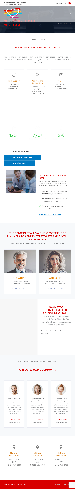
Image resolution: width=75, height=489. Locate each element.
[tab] (21, 151)
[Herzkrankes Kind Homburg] (13, 15)
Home (60, 23)
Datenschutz (67, 484)
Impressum (57, 484)
